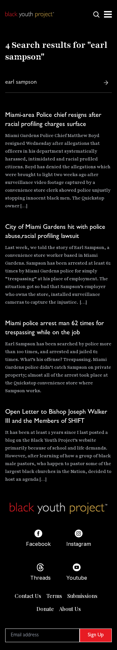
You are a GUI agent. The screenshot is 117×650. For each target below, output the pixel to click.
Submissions (82, 595)
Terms (54, 595)
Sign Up (96, 635)
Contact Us (28, 595)
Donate (45, 608)
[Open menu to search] (96, 14)
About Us (70, 608)
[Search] (106, 82)
